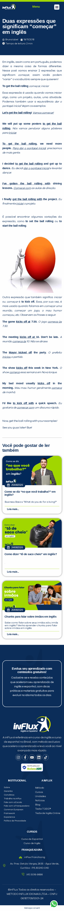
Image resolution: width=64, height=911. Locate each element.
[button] (56, 7)
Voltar (16, 207)
